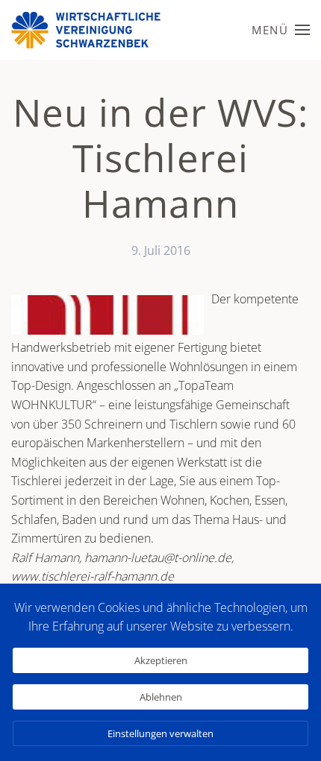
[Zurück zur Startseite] (85, 30)
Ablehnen (161, 697)
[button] (281, 30)
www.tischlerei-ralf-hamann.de (92, 576)
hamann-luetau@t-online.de (157, 557)
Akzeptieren (160, 660)
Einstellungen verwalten (160, 733)
